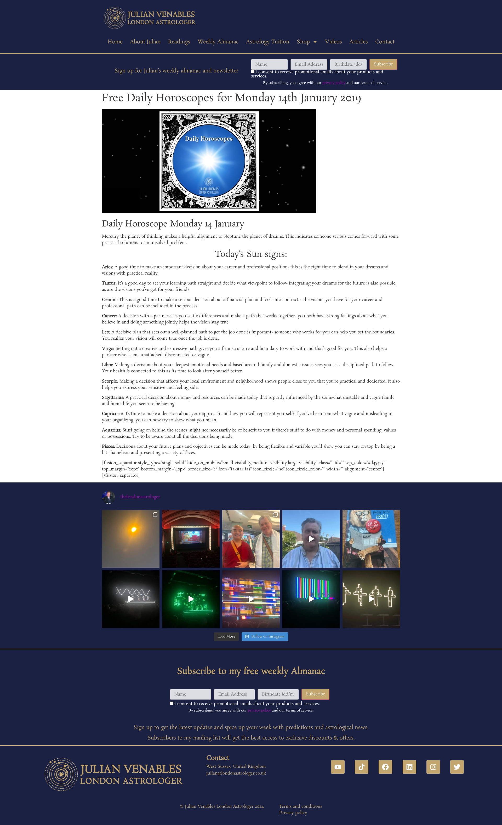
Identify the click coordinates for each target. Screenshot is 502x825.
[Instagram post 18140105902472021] (191, 599)
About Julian (145, 41)
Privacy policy (293, 813)
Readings (179, 41)
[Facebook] (385, 767)
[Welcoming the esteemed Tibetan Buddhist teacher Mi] (251, 539)
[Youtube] (338, 767)
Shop (303, 41)
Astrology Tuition (267, 41)
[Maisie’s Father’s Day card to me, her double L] (371, 539)
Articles (358, 41)
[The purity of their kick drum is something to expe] (130, 599)
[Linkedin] (409, 767)
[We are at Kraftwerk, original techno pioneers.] (371, 599)
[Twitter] (457, 767)
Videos (333, 41)
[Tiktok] (361, 767)
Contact (385, 41)
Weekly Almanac (218, 41)
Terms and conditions (300, 807)
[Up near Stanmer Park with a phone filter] (130, 539)
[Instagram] (433, 767)
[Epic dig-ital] (311, 599)
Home (115, 41)
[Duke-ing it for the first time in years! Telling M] (191, 539)
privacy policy (333, 83)
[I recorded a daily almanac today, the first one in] (311, 539)
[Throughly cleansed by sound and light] (251, 599)
